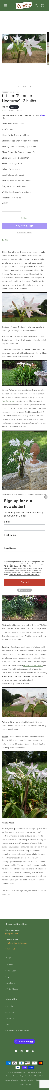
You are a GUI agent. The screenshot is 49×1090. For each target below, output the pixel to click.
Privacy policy (18, 1076)
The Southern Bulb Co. (21, 1072)
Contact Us (10, 948)
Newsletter (9, 1018)
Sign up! (25, 582)
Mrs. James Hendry (9, 401)
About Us (9, 1006)
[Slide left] (19, 87)
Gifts (7, 977)
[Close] (46, 497)
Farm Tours (10, 983)
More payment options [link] (24, 232)
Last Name (10, 548)
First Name (10, 535)
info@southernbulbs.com (16, 943)
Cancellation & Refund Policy (17, 1031)
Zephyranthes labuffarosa (33, 665)
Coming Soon (10, 971)
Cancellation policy (27, 1080)
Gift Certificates (11, 989)
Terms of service (25, 1084)
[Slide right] (30, 87)
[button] (5, 6)
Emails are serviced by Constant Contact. (24, 574)
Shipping (4, 110)
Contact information (12, 1080)
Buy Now (9, 964)
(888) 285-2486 (11, 933)
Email (7, 522)
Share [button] (7, 240)
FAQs (7, 1024)
